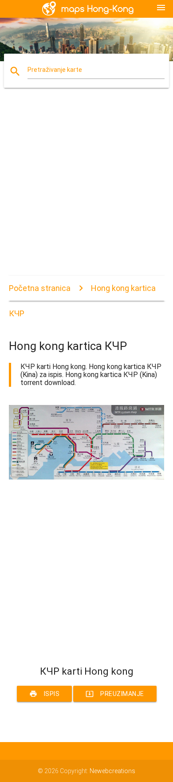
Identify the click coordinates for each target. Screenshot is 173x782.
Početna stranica (40, 288)
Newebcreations (112, 770)
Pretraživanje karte (55, 69)
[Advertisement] (86, 189)
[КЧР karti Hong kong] (87, 477)
